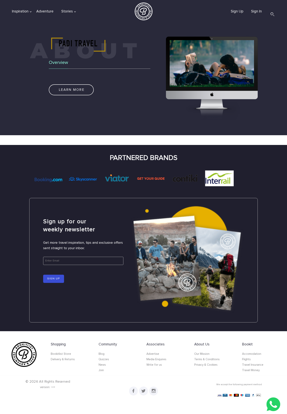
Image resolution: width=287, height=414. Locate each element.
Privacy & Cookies (205, 364)
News (102, 364)
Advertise (152, 353)
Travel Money (251, 370)
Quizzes (104, 359)
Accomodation (251, 353)
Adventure (44, 11)
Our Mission (201, 353)
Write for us (154, 364)
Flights (246, 359)
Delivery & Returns (63, 359)
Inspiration (20, 11)
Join (101, 370)
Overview (58, 62)
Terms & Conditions (207, 359)
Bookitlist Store (61, 353)
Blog (101, 353)
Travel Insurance (252, 364)
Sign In (256, 11)
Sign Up (237, 11)
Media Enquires (156, 359)
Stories (67, 11)
